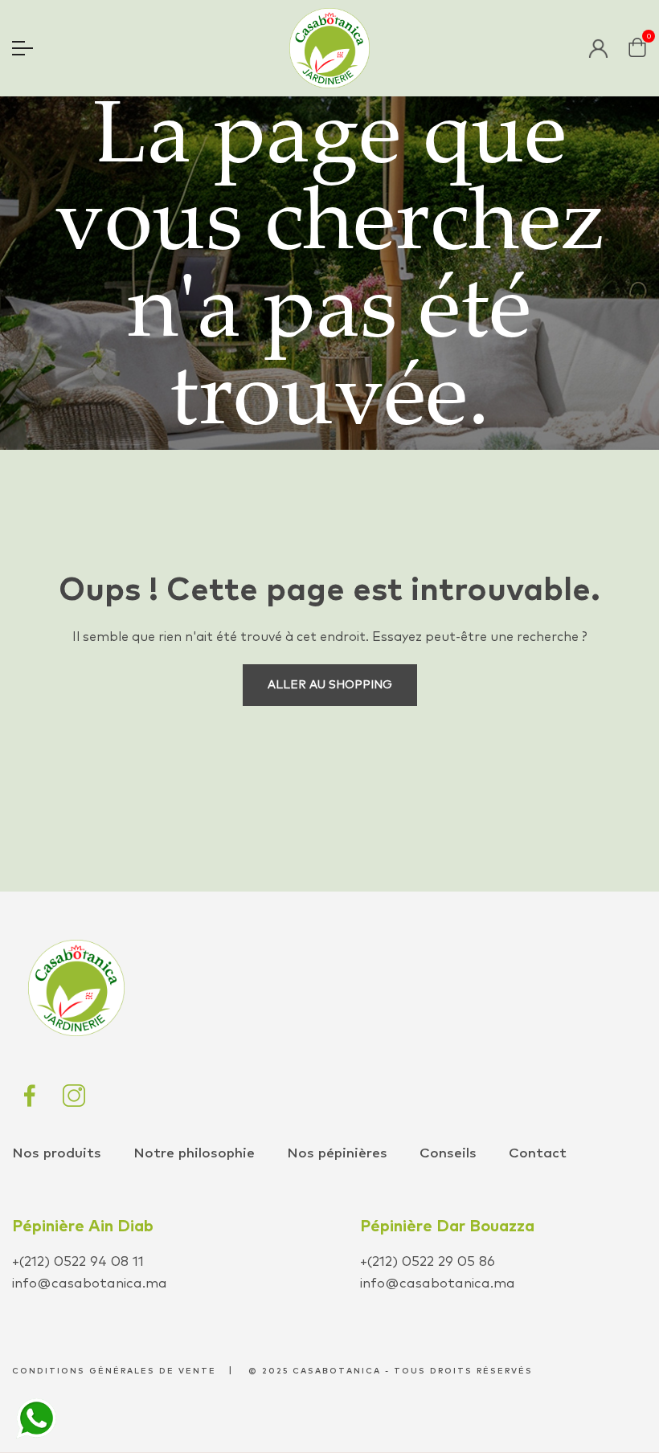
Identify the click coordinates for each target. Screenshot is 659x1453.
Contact (538, 1154)
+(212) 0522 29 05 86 (427, 1262)
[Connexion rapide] (598, 48)
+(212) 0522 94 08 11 (78, 1262)
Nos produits (56, 1154)
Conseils (448, 1154)
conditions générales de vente (114, 1371)
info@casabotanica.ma (89, 1284)
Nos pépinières (337, 1154)
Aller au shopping (330, 685)
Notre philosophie (194, 1154)
